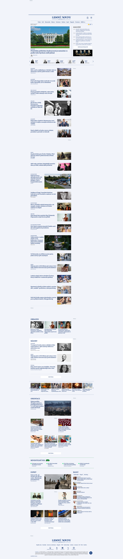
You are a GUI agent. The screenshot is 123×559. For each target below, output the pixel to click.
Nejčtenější (76, 474)
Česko (39, 22)
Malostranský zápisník (36, 224)
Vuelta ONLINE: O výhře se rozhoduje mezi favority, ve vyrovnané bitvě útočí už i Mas (84, 34)
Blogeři (81, 474)
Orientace (58, 22)
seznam (76, 544)
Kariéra (85, 544)
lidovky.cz (61, 541)
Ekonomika (47, 22)
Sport (67, 22)
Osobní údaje (66, 544)
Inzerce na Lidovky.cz (51, 544)
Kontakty (44, 544)
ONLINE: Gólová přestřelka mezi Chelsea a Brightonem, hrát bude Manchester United (83, 30)
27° (90, 24)
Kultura (63, 22)
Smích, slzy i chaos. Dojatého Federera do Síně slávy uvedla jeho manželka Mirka (84, 44)
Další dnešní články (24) (83, 47)
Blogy (75, 472)
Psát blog (86, 474)
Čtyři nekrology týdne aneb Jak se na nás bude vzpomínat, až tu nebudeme (84, 37)
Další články (50, 377)
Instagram (74, 549)
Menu (91, 18)
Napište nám (39, 544)
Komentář (33, 49)
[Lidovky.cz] (61, 18)
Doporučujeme (34, 174)
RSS (57, 549)
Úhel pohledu (33, 90)
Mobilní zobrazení (50, 549)
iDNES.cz (83, 22)
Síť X (68, 549)
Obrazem (32, 101)
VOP (62, 544)
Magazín (72, 22)
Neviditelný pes (38, 460)
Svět (43, 22)
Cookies (71, 544)
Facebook (62, 549)
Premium (77, 22)
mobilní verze (34, 556)
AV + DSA (81, 544)
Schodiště (33, 79)
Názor (32, 152)
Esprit (33, 472)
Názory (53, 22)
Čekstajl (32, 365)
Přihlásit (88, 18)
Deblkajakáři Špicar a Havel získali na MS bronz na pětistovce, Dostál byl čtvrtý (84, 40)
